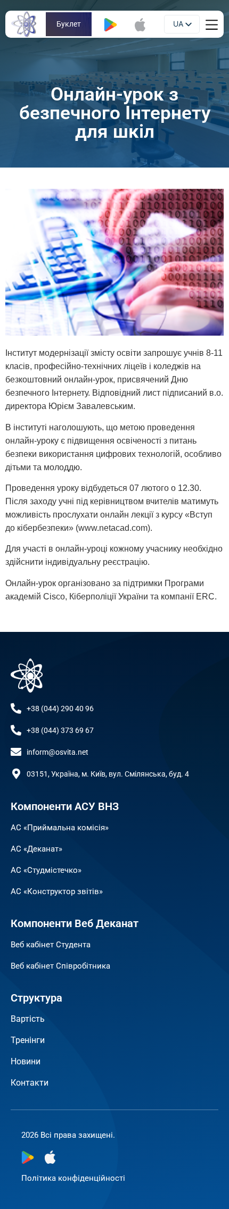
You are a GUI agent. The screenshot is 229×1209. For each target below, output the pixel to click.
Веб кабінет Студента (51, 944)
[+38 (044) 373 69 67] (16, 730)
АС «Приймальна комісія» (60, 827)
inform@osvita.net (57, 752)
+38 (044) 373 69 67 (60, 730)
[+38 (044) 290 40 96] (16, 708)
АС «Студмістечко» (46, 870)
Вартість (28, 1019)
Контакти (29, 1083)
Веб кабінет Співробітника (60, 966)
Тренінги (28, 1040)
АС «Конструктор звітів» (57, 891)
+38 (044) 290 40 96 (60, 708)
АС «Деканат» (36, 849)
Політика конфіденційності (73, 1178)
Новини (25, 1061)
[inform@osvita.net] (16, 752)
